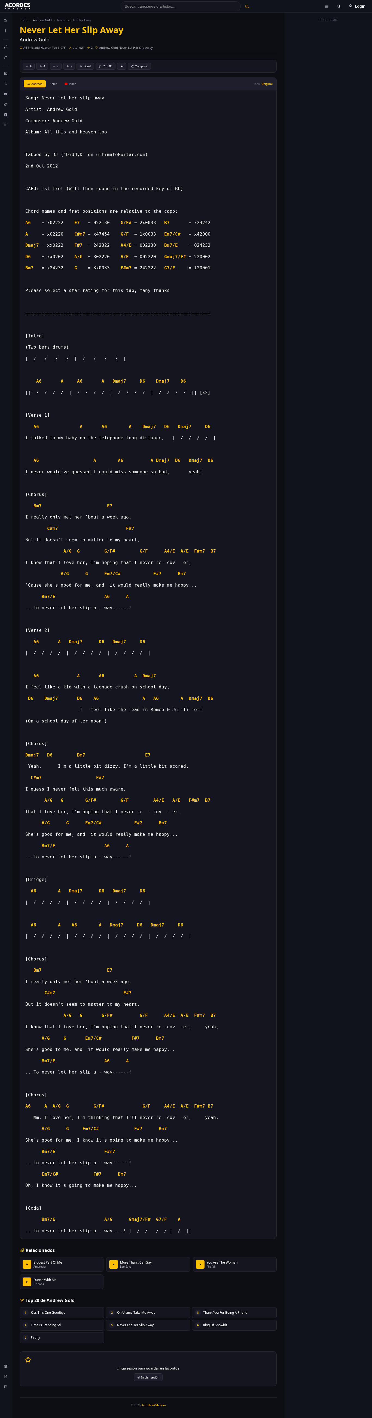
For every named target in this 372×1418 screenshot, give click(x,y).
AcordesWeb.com (153, 1405)
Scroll (87, 66)
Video (72, 84)
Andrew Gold (42, 20)
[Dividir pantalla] (5, 125)
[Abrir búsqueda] (338, 6)
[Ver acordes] (5, 114)
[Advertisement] (329, 105)
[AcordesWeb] (24, 6)
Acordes (36, 84)
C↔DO (107, 66)
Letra (53, 84)
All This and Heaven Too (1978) (44, 47)
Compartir (141, 66)
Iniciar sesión (150, 1377)
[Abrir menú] (326, 6)
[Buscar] (246, 6)
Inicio (24, 20)
